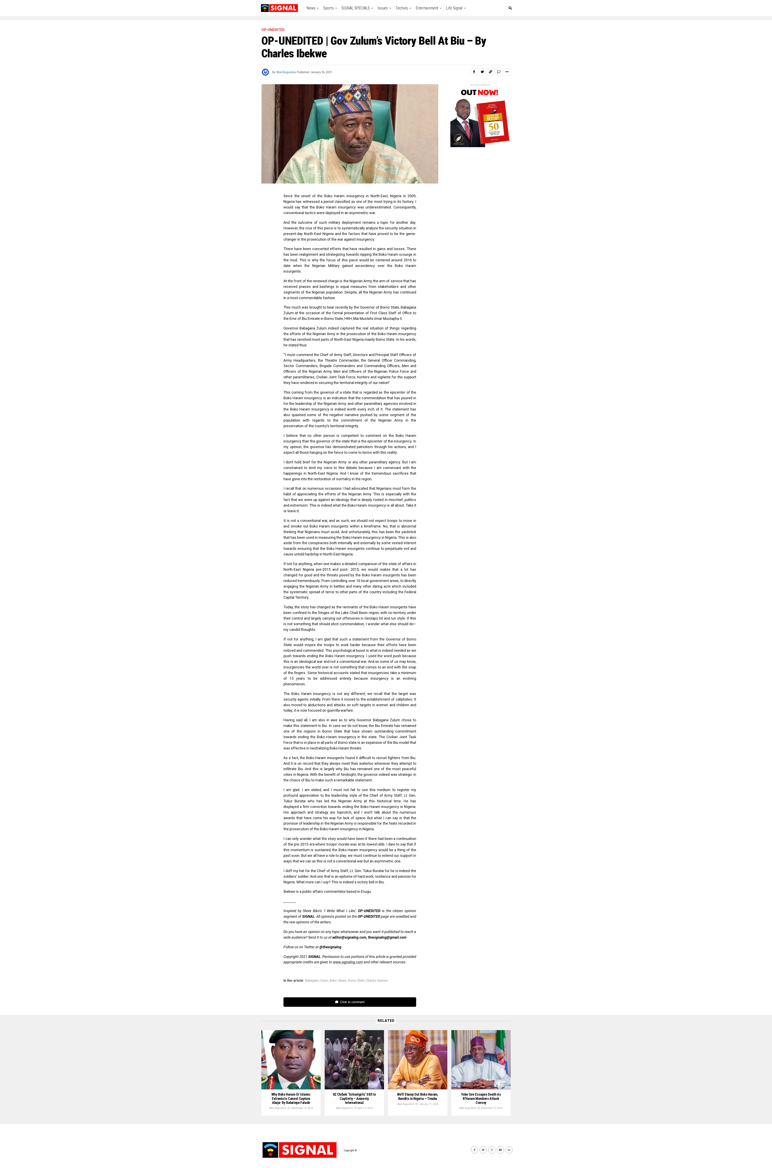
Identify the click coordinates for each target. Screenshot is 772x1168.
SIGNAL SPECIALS (356, 8)
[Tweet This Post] (482, 71)
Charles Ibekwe (377, 980)
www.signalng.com (348, 962)
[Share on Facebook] (474, 71)
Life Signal (454, 8)
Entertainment (427, 8)
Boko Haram (338, 980)
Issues (383, 8)
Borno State (356, 980)
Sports (328, 8)
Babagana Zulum (316, 980)
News (311, 8)
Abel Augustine (286, 72)
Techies (402, 8)
